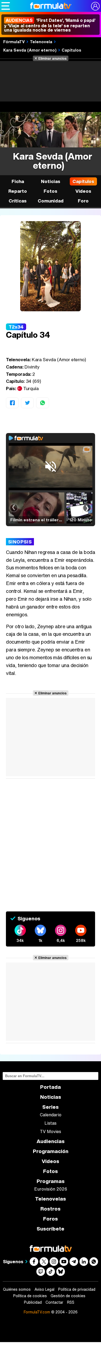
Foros (50, 1219)
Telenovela (41, 42)
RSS (70, 1302)
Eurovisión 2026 (50, 1189)
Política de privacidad (76, 1289)
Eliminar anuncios (52, 58)
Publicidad (33, 1302)
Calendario (50, 1114)
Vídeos (83, 191)
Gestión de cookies (68, 1296)
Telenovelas (50, 1199)
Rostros (50, 1209)
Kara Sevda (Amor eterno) (30, 50)
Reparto (17, 191)
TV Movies (50, 1131)
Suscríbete (50, 1229)
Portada (50, 1087)
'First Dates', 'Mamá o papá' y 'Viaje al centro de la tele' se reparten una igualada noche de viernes (49, 25)
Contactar (54, 1302)
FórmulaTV (14, 42)
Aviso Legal (44, 1289)
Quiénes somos (17, 1289)
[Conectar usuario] (95, 6)
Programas (51, 1181)
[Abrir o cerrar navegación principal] (5, 6)
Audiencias (51, 1141)
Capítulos (71, 50)
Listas (50, 1123)
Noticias (50, 181)
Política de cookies (30, 1296)
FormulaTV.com (37, 1312)
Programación (50, 1151)
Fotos (50, 191)
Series (50, 1107)
